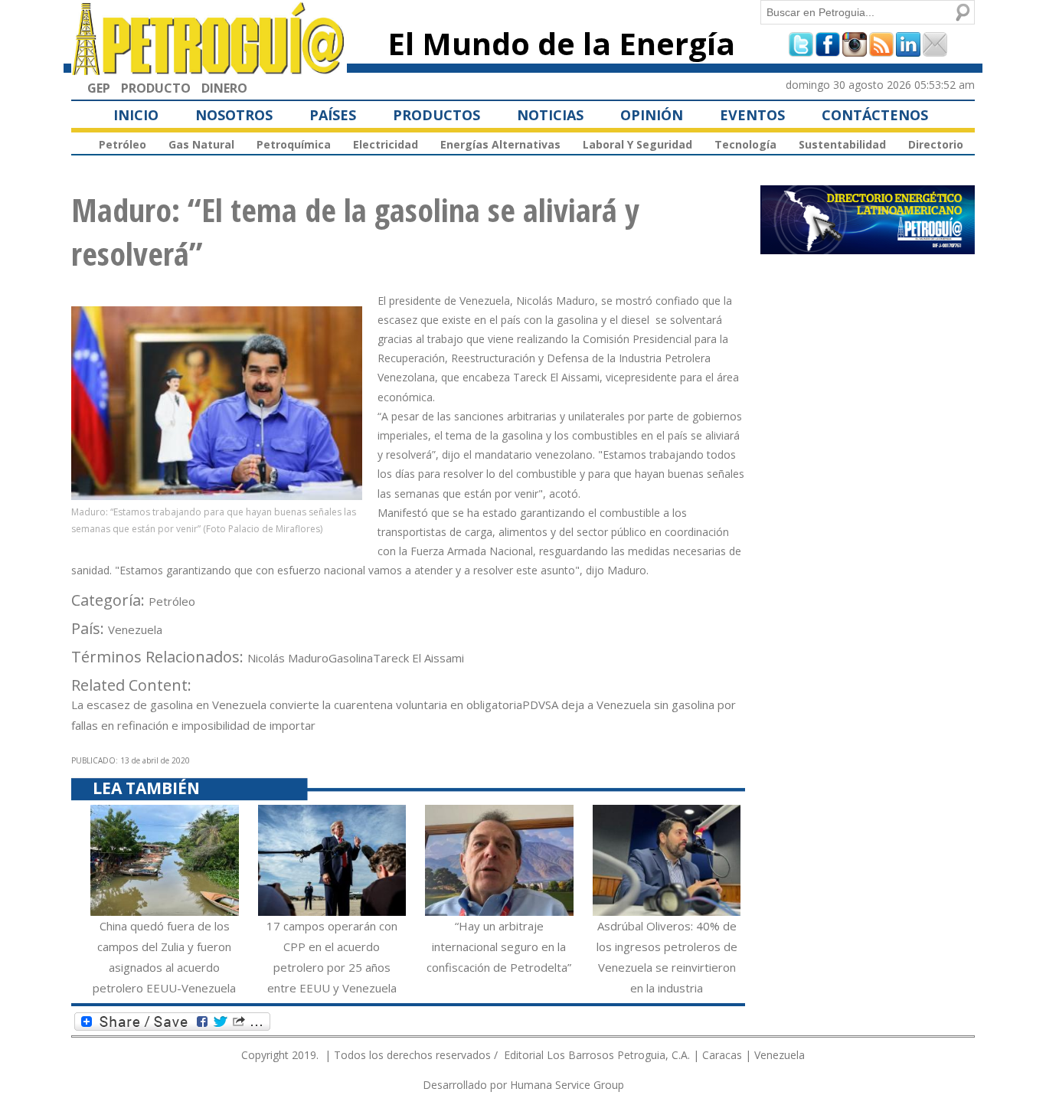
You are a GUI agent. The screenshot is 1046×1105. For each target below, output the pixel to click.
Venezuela (135, 629)
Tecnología (745, 144)
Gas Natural (201, 144)
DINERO (224, 88)
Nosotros (234, 115)
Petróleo (122, 144)
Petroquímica (294, 144)
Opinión (651, 115)
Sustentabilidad (842, 144)
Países (332, 115)
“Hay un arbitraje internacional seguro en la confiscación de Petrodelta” (499, 946)
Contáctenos (875, 115)
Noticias (550, 115)
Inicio (136, 115)
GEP (98, 88)
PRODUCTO (156, 88)
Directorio (935, 144)
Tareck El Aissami (418, 657)
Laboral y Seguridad (637, 144)
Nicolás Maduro (288, 657)
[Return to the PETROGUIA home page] (209, 68)
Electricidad (385, 144)
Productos (436, 115)
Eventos (752, 115)
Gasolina (351, 657)
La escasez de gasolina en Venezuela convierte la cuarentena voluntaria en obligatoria (296, 704)
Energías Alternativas (500, 144)
